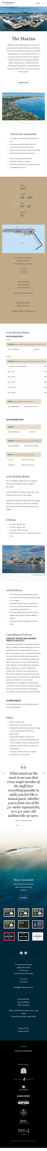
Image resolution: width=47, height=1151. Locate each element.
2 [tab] (19, 825)
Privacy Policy (23, 1031)
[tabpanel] (23, 797)
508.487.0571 (25, 282)
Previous (4, 773)
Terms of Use (23, 1028)
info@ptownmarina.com (23, 293)
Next (43, 773)
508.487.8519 (25, 1002)
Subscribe (23, 898)
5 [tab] (29, 825)
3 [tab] (23, 825)
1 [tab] (16, 825)
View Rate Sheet (24, 83)
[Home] (8, 3)
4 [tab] (26, 825)
